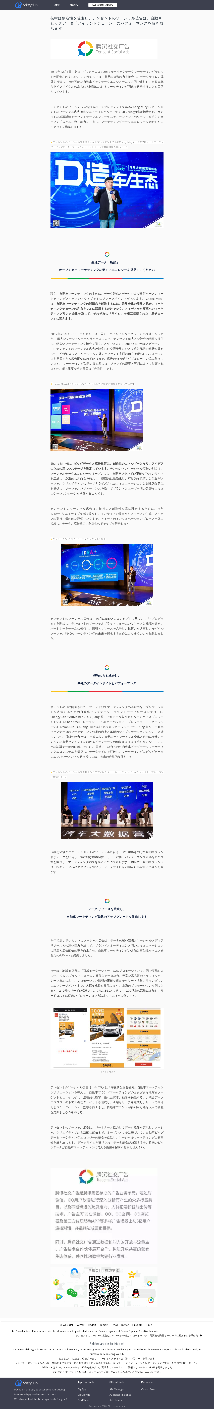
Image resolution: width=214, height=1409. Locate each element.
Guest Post (148, 1389)
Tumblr (103, 1324)
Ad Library (116, 1400)
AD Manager (117, 1389)
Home (56, 5)
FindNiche (84, 1400)
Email (115, 1324)
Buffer (125, 1324)
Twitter (80, 1324)
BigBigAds (84, 1394)
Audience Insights (120, 1394)
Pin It (149, 1324)
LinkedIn (137, 1324)
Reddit (92, 1324)
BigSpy (74, 5)
